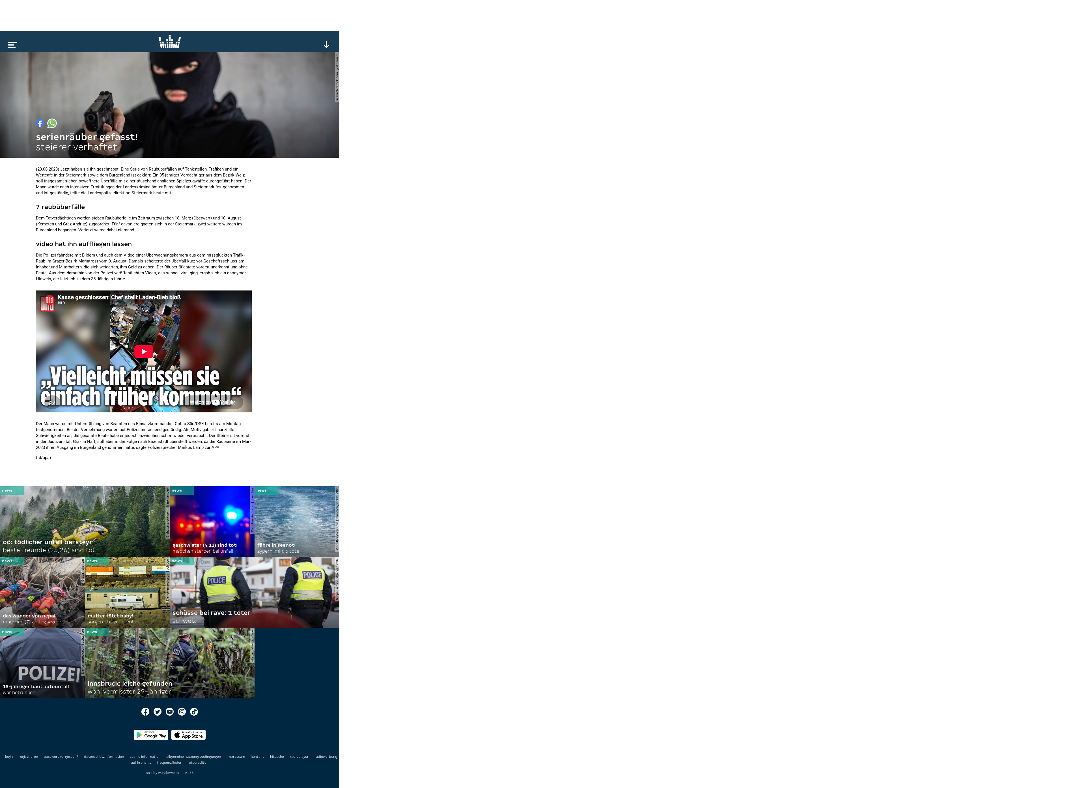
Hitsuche (277, 757)
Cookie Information (145, 757)
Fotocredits (197, 763)
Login (9, 757)
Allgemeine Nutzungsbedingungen (194, 757)
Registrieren (28, 757)
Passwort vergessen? (61, 757)
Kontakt (258, 757)
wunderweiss (168, 773)
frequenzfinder (169, 763)
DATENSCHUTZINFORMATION (104, 757)
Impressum (236, 757)
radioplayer (299, 757)
